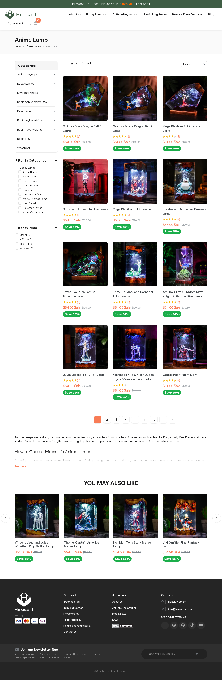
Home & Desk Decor (185, 14)
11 (163, 419)
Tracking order (71, 601)
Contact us (70, 631)
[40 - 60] (17, 239)
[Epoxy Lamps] (17, 167)
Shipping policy (72, 619)
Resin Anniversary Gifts (32, 102)
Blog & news (119, 613)
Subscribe (196, 654)
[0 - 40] (17, 234)
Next (216, 518)
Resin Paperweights (29, 129)
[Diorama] (19, 189)
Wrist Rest (23, 148)
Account (18, 23)
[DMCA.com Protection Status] (122, 627)
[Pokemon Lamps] (19, 207)
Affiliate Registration (124, 607)
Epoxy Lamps (95, 14)
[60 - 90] (17, 243)
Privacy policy (71, 613)
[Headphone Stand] (19, 194)
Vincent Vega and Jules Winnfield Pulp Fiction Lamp (34, 544)
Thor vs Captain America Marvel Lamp (81, 544)
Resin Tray (23, 138)
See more (20, 466)
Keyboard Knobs (27, 93)
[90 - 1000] (17, 248)
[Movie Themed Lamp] (19, 198)
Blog (211, 14)
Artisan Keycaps (124, 14)
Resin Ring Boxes (155, 14)
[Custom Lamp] (19, 185)
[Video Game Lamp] (19, 212)
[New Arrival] (19, 203)
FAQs (115, 619)
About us (75, 14)
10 (153, 419)
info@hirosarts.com (180, 609)
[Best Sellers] (19, 180)
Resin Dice (24, 111)
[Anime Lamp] (19, 176)
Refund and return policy (77, 625)
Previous (5, 518)
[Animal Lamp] (19, 171)
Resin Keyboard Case (30, 120)
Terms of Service (73, 607)
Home (18, 46)
